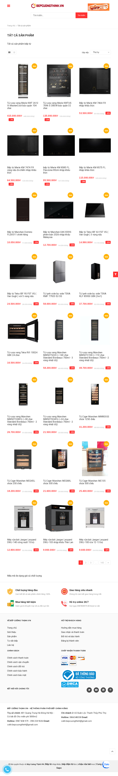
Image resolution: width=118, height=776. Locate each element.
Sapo (59, 768)
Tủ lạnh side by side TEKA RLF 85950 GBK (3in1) (92, 295)
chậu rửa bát (84, 764)
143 (102, 563)
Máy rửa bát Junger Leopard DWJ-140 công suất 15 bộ (21, 541)
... (96, 563)
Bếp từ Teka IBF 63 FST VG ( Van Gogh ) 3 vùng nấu (93, 233)
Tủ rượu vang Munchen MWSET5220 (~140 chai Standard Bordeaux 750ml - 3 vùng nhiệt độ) (58, 356)
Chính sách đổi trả (15, 666)
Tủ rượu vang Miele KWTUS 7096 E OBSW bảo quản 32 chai (57, 106)
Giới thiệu (11, 632)
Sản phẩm (12, 636)
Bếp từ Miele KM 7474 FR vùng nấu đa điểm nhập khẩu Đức (21, 170)
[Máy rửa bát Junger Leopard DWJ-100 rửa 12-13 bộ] (95, 517)
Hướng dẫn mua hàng (71, 627)
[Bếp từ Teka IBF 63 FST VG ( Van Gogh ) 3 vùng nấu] (95, 210)
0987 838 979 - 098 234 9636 (29, 721)
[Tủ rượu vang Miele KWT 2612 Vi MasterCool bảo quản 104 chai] (23, 81)
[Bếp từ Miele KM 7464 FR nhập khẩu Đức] (95, 81)
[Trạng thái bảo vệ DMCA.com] (70, 684)
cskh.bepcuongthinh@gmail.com (22, 724)
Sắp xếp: (85, 52)
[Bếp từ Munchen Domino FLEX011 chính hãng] (23, 210)
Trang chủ (12, 627)
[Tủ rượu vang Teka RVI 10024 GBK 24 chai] (23, 330)
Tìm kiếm (81, 15)
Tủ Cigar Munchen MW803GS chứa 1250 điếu (94, 418)
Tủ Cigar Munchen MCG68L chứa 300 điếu (57, 482)
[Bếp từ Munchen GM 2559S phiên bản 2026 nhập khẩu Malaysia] (59, 210)
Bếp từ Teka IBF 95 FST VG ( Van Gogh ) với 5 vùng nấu (21, 295)
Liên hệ (10, 645)
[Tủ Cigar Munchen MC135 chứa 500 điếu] (95, 459)
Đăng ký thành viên (70, 640)
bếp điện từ (67, 764)
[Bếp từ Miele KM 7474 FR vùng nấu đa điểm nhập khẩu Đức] (23, 145)
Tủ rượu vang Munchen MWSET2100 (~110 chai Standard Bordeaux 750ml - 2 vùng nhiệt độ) (94, 356)
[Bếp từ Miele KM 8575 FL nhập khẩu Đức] (95, 145)
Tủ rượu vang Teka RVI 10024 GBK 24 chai (22, 353)
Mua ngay (13, 120)
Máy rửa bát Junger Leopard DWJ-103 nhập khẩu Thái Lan (58, 541)
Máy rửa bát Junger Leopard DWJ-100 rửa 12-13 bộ (93, 541)
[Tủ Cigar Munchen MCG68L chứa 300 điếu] (59, 459)
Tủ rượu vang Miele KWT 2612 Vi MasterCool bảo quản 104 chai (22, 106)
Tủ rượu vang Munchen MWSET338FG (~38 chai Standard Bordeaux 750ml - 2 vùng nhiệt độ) (22, 420)
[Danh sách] (14, 52)
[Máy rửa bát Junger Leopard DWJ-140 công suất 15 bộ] (23, 517)
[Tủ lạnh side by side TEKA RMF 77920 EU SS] (59, 271)
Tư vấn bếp (12, 640)
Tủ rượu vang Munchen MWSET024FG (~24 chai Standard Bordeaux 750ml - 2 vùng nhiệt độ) (58, 420)
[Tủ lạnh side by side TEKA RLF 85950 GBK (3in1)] (95, 271)
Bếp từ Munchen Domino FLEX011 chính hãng (19, 233)
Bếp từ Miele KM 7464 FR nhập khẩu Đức (92, 104)
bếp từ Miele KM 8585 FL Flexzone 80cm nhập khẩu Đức (56, 170)
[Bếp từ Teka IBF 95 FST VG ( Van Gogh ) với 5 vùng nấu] (23, 271)
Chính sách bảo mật (16, 675)
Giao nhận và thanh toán (72, 632)
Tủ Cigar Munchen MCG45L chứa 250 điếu (21, 482)
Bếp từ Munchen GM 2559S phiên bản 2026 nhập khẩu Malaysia (57, 235)
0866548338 (75, 717)
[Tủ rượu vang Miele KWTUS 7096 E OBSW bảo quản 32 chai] (59, 81)
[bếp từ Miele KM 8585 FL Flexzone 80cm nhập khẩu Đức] (59, 145)
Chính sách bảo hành (17, 670)
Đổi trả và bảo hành (70, 636)
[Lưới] (9, 52)
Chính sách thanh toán (17, 658)
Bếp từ (48, 764)
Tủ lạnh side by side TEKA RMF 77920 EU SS (56, 295)
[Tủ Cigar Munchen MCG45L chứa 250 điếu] (23, 459)
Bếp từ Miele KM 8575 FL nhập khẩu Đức (92, 168)
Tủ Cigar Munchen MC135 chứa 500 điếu (92, 482)
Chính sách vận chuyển (18, 662)
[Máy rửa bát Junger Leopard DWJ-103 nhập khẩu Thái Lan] (59, 517)
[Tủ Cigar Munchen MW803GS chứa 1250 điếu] (95, 394)
